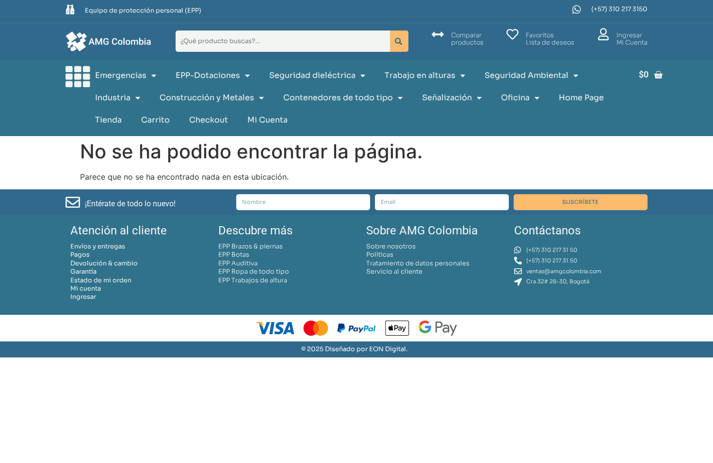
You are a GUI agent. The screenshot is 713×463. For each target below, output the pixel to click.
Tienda (108, 120)
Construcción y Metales (207, 98)
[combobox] (281, 41)
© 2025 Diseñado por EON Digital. (354, 349)
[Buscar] (399, 41)
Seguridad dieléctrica (312, 75)
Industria (112, 98)
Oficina (515, 98)
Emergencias (120, 75)
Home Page (581, 98)
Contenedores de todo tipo (338, 98)
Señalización (447, 98)
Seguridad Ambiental (526, 75)
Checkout (208, 120)
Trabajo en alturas (420, 75)
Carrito (155, 120)
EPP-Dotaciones (208, 75)
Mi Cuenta (267, 120)
